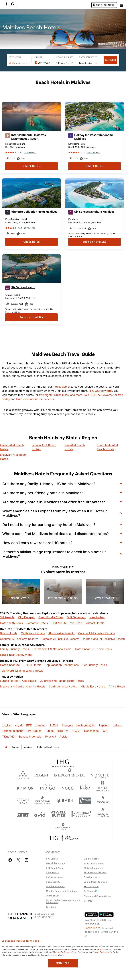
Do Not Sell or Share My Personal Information (63, 901)
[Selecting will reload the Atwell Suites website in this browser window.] (58, 813)
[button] (121, 5)
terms (99, 949)
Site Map (88, 900)
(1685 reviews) (93, 152)
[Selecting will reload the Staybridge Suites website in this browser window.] (81, 813)
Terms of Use (52, 895)
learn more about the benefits (35, 399)
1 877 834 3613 (44, 917)
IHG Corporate (91, 886)
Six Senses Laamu (23, 287)
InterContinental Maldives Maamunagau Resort (28, 137)
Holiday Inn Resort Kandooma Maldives (94, 137)
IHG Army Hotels (54, 877)
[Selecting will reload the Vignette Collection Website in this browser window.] (100, 774)
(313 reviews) (30, 152)
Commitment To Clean (95, 881)
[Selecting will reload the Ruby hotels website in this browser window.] (85, 787)
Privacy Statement (101, 952)
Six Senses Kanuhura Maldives (94, 211)
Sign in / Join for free (106, 5)
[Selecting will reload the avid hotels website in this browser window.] (39, 813)
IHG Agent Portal (54, 867)
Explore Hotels (91, 858)
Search (110, 60)
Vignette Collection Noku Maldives (34, 211)
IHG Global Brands (55, 863)
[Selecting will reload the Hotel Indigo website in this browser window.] (47, 787)
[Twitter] (18, 860)
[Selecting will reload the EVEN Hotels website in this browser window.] (64, 800)
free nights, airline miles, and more (60, 395)
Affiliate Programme (94, 867)
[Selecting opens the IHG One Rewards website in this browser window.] (63, 838)
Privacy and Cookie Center (97, 896)
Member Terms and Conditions (62, 890)
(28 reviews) (29, 228)
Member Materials (55, 886)
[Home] (6, 747)
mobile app (60, 386)
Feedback (51, 906)
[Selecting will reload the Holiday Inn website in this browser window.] (103, 800)
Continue (63, 963)
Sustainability (53, 881)
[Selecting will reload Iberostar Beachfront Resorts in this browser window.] (42, 800)
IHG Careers (52, 858)
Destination (15, 57)
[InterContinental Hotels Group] (10, 4)
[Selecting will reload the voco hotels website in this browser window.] (67, 787)
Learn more (92, 928)
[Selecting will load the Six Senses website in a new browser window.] (23, 774)
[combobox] (20, 63)
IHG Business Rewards (95, 872)
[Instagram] (27, 860)
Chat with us (52, 872)
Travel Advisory (92, 877)
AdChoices (89, 890)
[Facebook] (10, 860)
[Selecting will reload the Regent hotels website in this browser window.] (41, 774)
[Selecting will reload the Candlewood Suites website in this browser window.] (63, 826)
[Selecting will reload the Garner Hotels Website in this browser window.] (23, 813)
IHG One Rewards (100, 390)
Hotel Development (94, 863)
